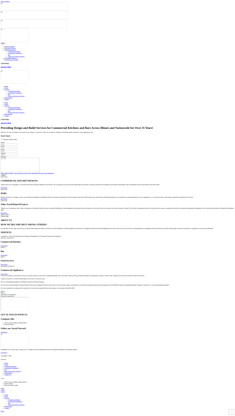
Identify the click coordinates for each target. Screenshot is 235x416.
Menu (2, 43)
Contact (6, 99)
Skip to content (5, 1)
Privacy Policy (47, 356)
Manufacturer (8, 98)
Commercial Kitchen (14, 91)
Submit (3, 175)
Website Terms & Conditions (33, 356)
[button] (119, 398)
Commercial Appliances (15, 93)
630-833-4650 (6, 67)
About (6, 88)
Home (6, 86)
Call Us (3, 392)
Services (6, 89)
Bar (9, 94)
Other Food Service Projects (16, 96)
